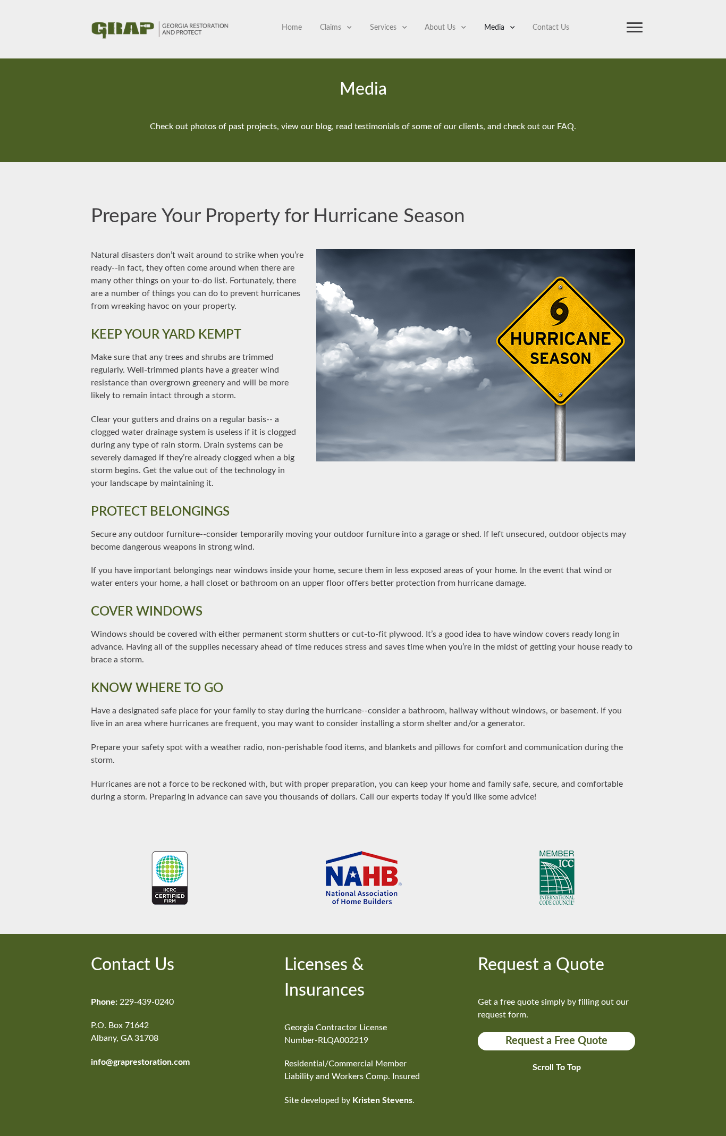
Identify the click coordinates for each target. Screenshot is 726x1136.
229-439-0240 (147, 1002)
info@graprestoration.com (140, 1062)
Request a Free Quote (556, 1041)
